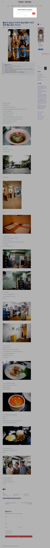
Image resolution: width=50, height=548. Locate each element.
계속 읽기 (25, 15)
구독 (33, 13)
